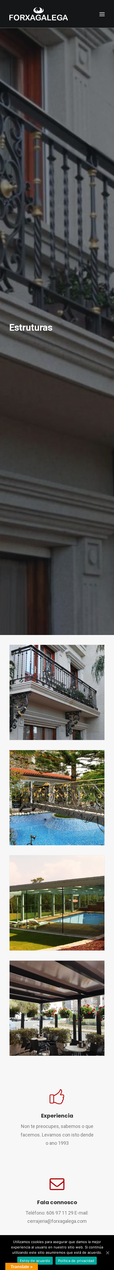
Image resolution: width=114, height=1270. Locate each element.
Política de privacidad (76, 1261)
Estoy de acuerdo (35, 1261)
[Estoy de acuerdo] (107, 1252)
